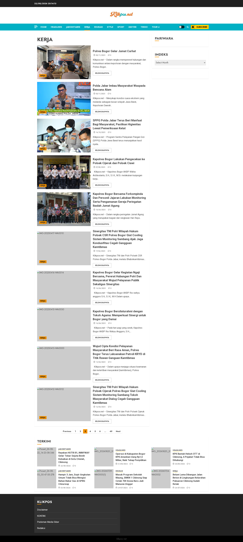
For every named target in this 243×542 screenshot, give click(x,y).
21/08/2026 (123, 464)
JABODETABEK (73, 27)
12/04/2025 (100, 407)
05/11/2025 (100, 94)
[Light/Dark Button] (181, 27)
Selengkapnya (102, 73)
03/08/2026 (66, 488)
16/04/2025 (101, 288)
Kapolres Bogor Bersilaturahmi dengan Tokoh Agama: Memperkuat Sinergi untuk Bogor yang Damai (119, 315)
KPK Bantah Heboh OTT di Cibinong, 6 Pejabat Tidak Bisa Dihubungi (189, 457)
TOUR (155, 27)
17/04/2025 (100, 251)
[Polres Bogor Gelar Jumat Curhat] (64, 62)
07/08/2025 (100, 167)
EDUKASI (98, 27)
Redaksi (41, 528)
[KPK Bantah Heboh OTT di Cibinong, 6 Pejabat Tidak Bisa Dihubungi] (161, 456)
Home (43, 27)
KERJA (87, 27)
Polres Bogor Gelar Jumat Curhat (114, 51)
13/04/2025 (100, 362)
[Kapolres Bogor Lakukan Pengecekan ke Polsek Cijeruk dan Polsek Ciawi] (64, 172)
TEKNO (144, 27)
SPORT (120, 27)
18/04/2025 (100, 210)
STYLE (110, 27)
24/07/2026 (180, 488)
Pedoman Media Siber (48, 522)
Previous (67, 431)
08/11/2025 (100, 55)
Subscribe (201, 27)
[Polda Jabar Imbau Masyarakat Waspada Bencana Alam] (64, 99)
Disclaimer (42, 509)
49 (111, 431)
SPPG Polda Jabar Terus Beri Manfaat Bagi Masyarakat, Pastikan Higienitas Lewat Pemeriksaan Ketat (117, 124)
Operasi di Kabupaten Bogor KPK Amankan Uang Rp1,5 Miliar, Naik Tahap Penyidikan (131, 457)
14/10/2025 (100, 132)
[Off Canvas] (36, 27)
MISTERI (132, 27)
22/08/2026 (66, 466)
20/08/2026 (180, 464)
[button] (187, 27)
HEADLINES (56, 27)
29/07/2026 (123, 488)
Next (118, 431)
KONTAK (41, 516)
